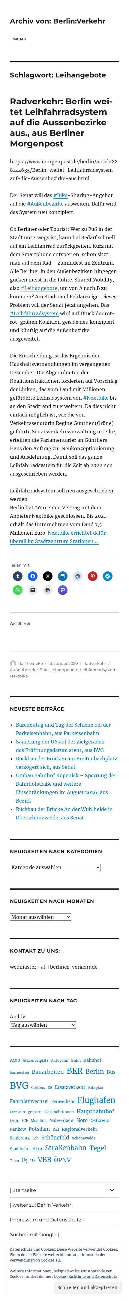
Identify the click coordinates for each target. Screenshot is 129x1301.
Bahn (76, 1060)
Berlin (95, 1072)
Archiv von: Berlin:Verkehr (57, 21)
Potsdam (39, 1129)
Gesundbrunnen (59, 1112)
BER (75, 1071)
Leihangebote (64, 669)
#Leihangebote (39, 288)
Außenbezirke (24, 669)
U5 (25, 1160)
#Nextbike (96, 398)
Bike (44, 669)
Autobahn (59, 1060)
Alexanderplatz (35, 1060)
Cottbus (38, 1087)
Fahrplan (95, 1088)
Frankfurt (17, 1112)
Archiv (17, 1016)
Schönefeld (55, 1137)
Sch (35, 1138)
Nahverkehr (62, 1120)
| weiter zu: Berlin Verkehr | (42, 1205)
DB (50, 1088)
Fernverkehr (63, 1101)
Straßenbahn (66, 1148)
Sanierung (20, 1138)
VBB (44, 1159)
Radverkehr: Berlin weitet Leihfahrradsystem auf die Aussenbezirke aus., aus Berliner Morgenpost (61, 122)
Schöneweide (84, 1138)
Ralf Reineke (30, 663)
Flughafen (96, 1100)
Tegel (97, 1148)
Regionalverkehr (80, 1129)
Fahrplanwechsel (29, 1101)
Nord (82, 1120)
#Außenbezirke (45, 204)
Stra (37, 1148)
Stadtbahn (20, 1149)
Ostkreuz (100, 1120)
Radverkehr (94, 663)
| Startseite (23, 1190)
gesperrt (35, 1112)
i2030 (14, 1121)
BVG (19, 1085)
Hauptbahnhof (95, 1111)
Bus (111, 1072)
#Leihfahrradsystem (34, 313)
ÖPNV (62, 1160)
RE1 (55, 1129)
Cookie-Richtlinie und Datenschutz (85, 1276)
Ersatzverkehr (70, 1087)
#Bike (60, 195)
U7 (32, 1160)
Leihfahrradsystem (98, 669)
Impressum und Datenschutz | (47, 1220)
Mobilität (39, 1121)
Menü (19, 38)
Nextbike (19, 676)
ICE (25, 1120)
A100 (15, 1060)
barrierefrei (19, 1072)
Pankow (18, 1129)
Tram (14, 1161)
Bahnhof (92, 1060)
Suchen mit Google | (34, 1234)
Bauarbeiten (48, 1072)
